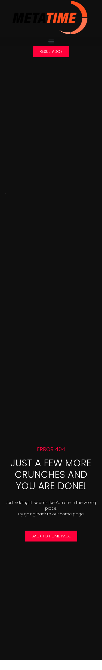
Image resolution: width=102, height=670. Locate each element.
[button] (51, 41)
